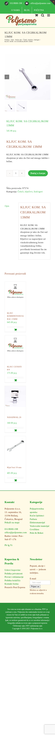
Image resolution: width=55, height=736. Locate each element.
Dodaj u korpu (38, 173)
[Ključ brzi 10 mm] (15, 449)
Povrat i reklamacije (14, 577)
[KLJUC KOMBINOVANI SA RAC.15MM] (15, 295)
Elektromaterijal (37, 522)
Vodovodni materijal (39, 526)
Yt (11, 545)
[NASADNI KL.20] (15, 399)
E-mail (33, 578)
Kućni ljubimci (37, 515)
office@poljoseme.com (40, 3)
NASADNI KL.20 (14, 417)
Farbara (33, 519)
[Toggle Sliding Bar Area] (52, 3)
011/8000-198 (16, 3)
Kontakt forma (11, 584)
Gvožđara (34, 529)
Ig (9, 545)
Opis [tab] (7, 206)
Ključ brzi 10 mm (14, 467)
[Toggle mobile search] (42, 15)
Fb (6, 545)
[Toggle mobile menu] (48, 15)
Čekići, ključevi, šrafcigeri (30, 191)
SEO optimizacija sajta (34, 626)
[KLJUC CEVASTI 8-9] (15, 348)
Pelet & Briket (36, 533)
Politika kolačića (12, 580)
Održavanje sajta (19, 626)
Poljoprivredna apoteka (37, 510)
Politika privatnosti (13, 573)
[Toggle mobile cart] (36, 15)
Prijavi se (35, 586)
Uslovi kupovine (12, 570)
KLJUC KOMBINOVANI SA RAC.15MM (15, 316)
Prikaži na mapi (12, 522)
